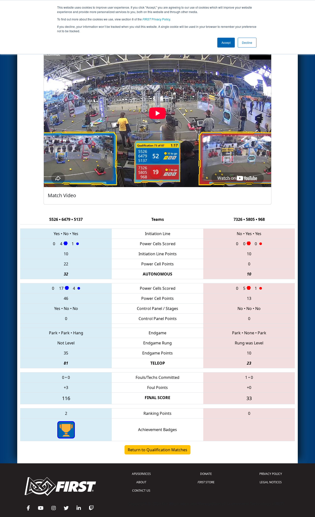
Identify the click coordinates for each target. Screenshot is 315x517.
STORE (206, 482)
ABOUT (141, 482)
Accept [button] (226, 42)
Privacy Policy (156, 19)
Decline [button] (247, 42)
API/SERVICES (141, 474)
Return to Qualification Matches (157, 449)
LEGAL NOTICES (271, 482)
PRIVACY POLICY (270, 474)
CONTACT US (141, 490)
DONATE (206, 474)
